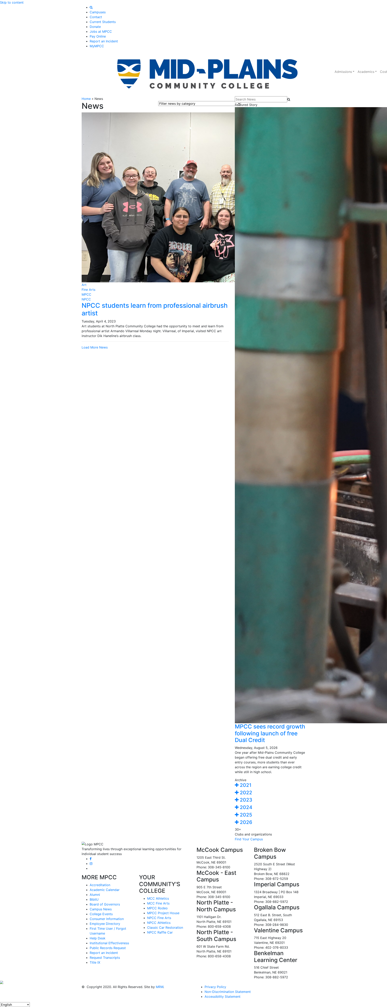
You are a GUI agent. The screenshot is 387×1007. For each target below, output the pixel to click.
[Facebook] (91, 859)
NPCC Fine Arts (159, 918)
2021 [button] (245, 785)
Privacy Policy (215, 987)
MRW (159, 987)
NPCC (86, 299)
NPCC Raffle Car (160, 932)
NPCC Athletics (159, 923)
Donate (95, 27)
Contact (96, 17)
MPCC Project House (163, 913)
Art (84, 285)
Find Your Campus (249, 839)
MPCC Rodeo (157, 908)
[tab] (270, 785)
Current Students (103, 22)
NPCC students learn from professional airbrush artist (155, 309)
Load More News (95, 347)
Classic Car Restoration (165, 927)
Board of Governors (105, 904)
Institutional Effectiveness (109, 943)
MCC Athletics (158, 898)
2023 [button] (245, 800)
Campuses (98, 12)
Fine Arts (88, 290)
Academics (366, 72)
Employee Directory (105, 924)
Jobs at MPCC (101, 31)
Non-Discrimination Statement (228, 992)
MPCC (86, 294)
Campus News (101, 909)
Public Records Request (108, 948)
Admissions (343, 72)
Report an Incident (104, 41)
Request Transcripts (105, 958)
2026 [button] (245, 822)
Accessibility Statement (222, 996)
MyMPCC (97, 46)
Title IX (95, 962)
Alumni (95, 895)
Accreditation (100, 885)
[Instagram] (91, 863)
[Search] (91, 7)
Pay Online (98, 36)
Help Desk (97, 938)
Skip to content (12, 2)
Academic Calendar (105, 890)
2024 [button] (245, 807)
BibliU (94, 899)
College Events (101, 914)
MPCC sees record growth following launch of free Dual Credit (270, 733)
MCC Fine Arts (158, 903)
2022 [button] (245, 793)
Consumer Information (107, 919)
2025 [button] (245, 815)
